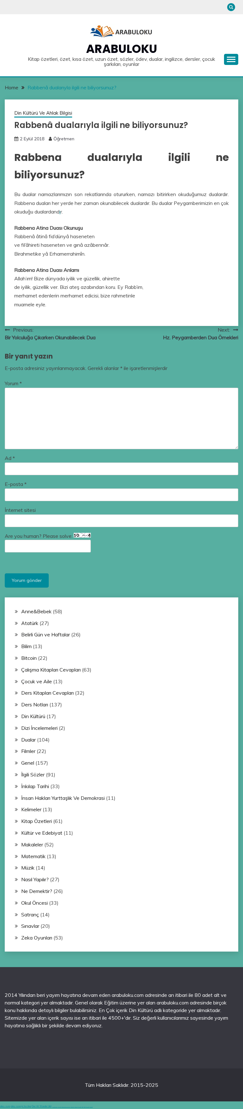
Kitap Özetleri (36, 821)
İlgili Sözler (33, 774)
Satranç (30, 914)
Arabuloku (121, 49)
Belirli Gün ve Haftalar (45, 634)
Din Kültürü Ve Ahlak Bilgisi (43, 113)
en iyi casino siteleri (55, 1106)
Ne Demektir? (36, 891)
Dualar (28, 739)
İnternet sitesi (20, 510)
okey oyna (5, 1106)
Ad (10, 458)
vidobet (83, 1106)
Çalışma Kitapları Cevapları (51, 669)
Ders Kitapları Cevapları (47, 693)
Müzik (27, 867)
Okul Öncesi (34, 903)
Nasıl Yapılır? (35, 879)
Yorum (13, 383)
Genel (27, 763)
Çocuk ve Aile (36, 681)
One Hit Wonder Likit (42, 1106)
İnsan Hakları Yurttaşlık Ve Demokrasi (63, 798)
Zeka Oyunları (36, 937)
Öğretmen (63, 139)
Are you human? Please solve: (39, 536)
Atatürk (29, 623)
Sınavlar (30, 926)
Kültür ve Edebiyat (41, 833)
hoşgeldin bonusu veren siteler (65, 1106)
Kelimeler (31, 809)
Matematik (33, 856)
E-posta (16, 484)
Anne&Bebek (36, 611)
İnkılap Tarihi (35, 786)
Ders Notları (34, 704)
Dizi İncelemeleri (39, 728)
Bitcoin (29, 658)
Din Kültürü (33, 716)
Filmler (28, 751)
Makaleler (32, 844)
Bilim (26, 646)
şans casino (79, 1106)
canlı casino (59, 1106)
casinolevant (72, 1106)
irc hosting (26, 1106)
